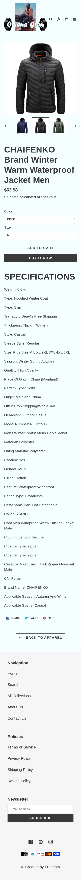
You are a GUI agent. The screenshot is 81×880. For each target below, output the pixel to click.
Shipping (11, 197)
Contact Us (17, 718)
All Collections (19, 696)
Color (8, 211)
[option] (23, 125)
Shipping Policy (20, 770)
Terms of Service (22, 747)
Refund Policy (19, 781)
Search (13, 685)
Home (13, 673)
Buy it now (40, 258)
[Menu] (75, 19)
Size (7, 227)
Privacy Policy (19, 758)
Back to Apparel (43, 637)
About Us (15, 707)
